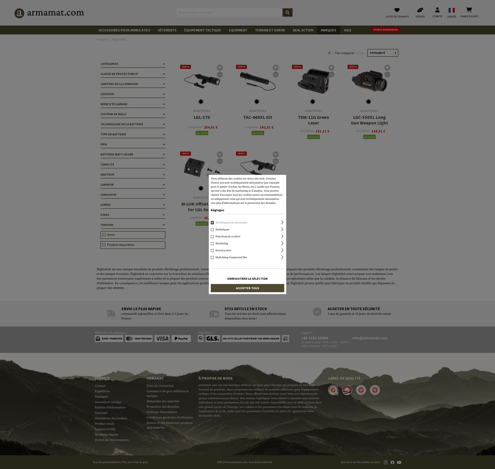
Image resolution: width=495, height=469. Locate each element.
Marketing (221, 243)
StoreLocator (223, 250)
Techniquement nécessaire (231, 223)
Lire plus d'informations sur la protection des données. (243, 203)
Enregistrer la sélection (247, 279)
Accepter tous (247, 288)
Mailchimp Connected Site (231, 257)
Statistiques (222, 229)
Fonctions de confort (227, 236)
